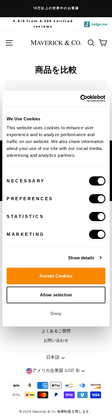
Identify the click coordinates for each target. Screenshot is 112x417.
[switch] (97, 198)
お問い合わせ (56, 341)
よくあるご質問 (56, 331)
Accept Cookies (55, 275)
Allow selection (56, 294)
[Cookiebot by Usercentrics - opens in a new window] (80, 98)
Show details (81, 257)
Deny (56, 313)
